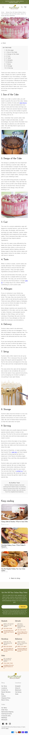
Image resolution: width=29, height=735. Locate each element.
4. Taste (8, 58)
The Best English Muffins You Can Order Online (13, 569)
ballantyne (18, 690)
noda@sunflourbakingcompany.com (9, 667)
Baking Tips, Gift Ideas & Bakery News (16, 12)
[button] (3, 7)
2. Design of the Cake (12, 54)
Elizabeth (4, 621)
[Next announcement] (26, 2)
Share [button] (4, 43)
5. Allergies (9, 60)
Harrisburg (4, 639)
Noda (3, 655)
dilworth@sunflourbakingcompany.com (22, 633)
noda (16, 694)
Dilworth (18, 621)
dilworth (17, 688)
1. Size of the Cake (11, 52)
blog (2, 694)
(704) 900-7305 (8, 663)
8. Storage (9, 66)
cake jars (14, 452)
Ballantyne (18, 639)
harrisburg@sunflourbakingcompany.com (8, 650)
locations (4, 688)
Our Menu (4, 707)
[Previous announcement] (2, 2)
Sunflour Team (15, 482)
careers (3, 696)
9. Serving (10, 68)
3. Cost (8, 56)
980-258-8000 (8, 646)
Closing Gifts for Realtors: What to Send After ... (14, 522)
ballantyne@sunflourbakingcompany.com (22, 650)
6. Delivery (9, 62)
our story (4, 686)
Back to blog (15, 578)
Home (2, 12)
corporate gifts (6, 715)
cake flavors (23, 103)
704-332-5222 (21, 630)
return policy (5, 700)
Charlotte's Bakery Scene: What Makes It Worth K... (13, 546)
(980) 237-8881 (21, 646)
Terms (7, 728)
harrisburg (18, 692)
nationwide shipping (7, 711)
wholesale (4, 719)
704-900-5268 (8, 628)
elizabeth (18, 686)
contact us (19, 471)
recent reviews (5, 692)
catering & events (6, 713)
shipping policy (5, 698)
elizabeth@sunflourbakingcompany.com (9, 632)
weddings (4, 717)
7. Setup (8, 64)
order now (4, 709)
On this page (10, 50)
